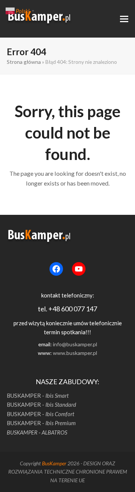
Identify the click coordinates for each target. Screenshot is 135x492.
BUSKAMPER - (38, 395)
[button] (124, 19)
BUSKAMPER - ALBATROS (37, 432)
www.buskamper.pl (75, 353)
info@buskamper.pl (75, 344)
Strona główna (24, 62)
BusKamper (54, 463)
